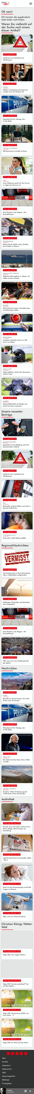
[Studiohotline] (25, 1053)
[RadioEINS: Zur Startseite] (14, 3)
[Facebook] (12, 1053)
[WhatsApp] (8, 1053)
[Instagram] (17, 1053)
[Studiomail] (21, 1053)
